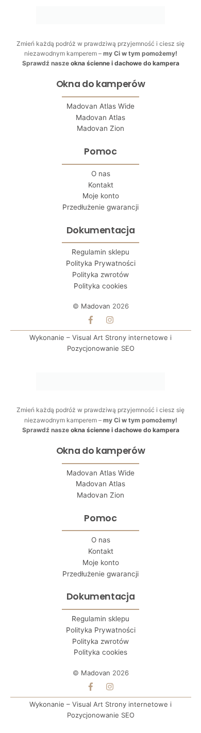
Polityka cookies (100, 286)
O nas (100, 173)
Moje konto (100, 196)
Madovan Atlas (100, 117)
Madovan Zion (100, 128)
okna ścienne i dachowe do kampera (125, 63)
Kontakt (100, 185)
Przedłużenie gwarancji (100, 207)
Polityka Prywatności (101, 263)
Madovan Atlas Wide (100, 106)
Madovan (95, 306)
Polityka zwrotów (100, 274)
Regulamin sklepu (100, 252)
